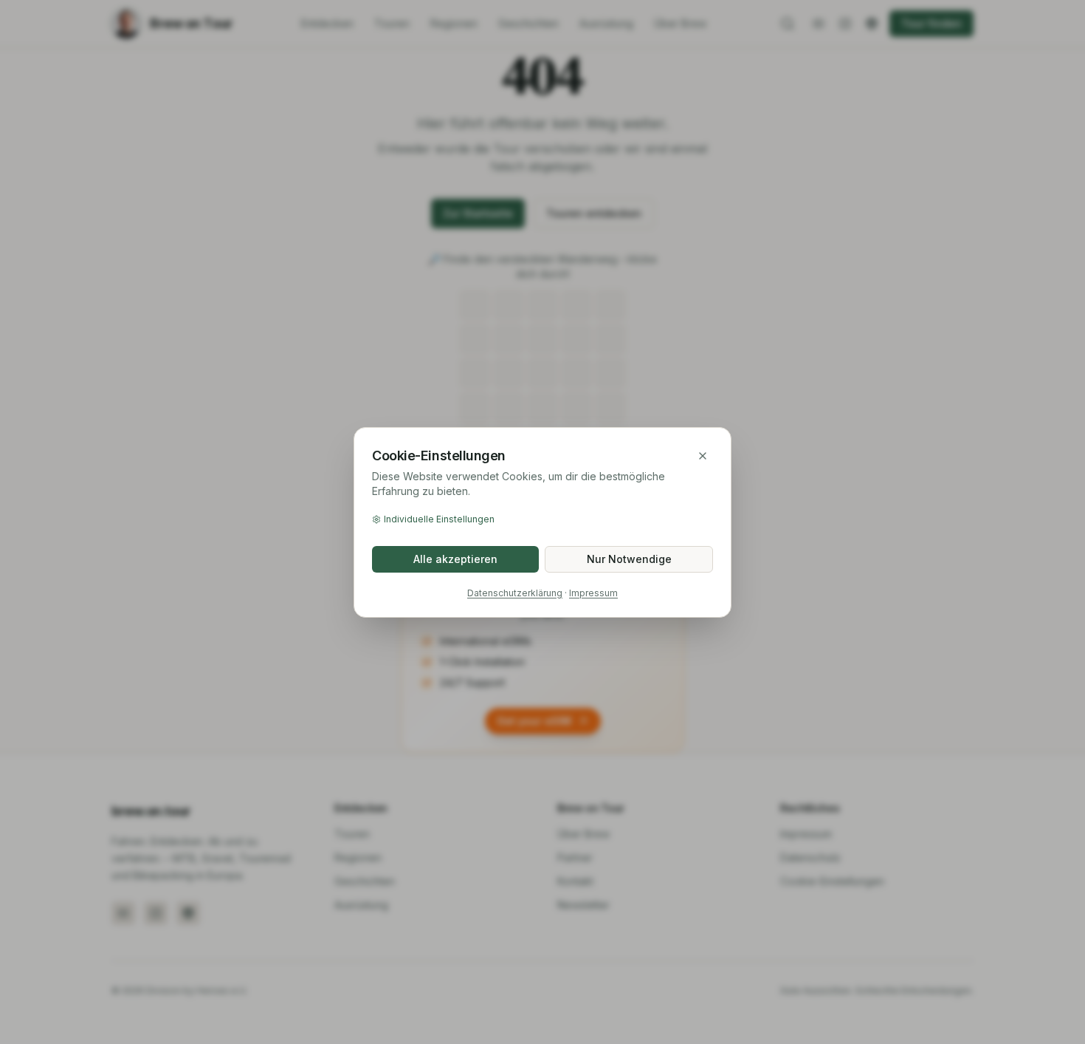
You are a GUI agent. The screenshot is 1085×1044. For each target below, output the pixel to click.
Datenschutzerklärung (514, 592)
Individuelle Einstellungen (439, 519)
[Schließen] (702, 456)
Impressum (593, 592)
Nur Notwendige (629, 559)
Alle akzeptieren (455, 559)
